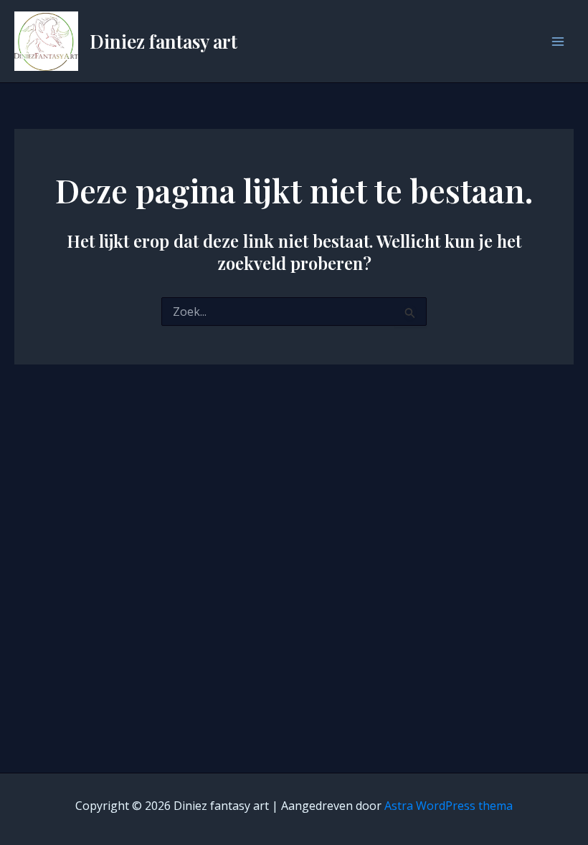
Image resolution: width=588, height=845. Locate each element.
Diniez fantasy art (163, 41)
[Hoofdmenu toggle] (558, 41)
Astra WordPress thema (448, 805)
